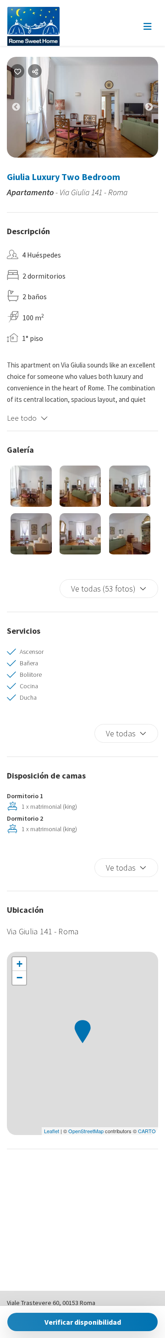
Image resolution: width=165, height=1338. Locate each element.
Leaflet (51, 1131)
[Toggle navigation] (148, 26)
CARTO (147, 1131)
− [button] (19, 977)
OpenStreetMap (86, 1131)
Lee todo (22, 418)
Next (156, 109)
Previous (23, 109)
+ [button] (19, 964)
